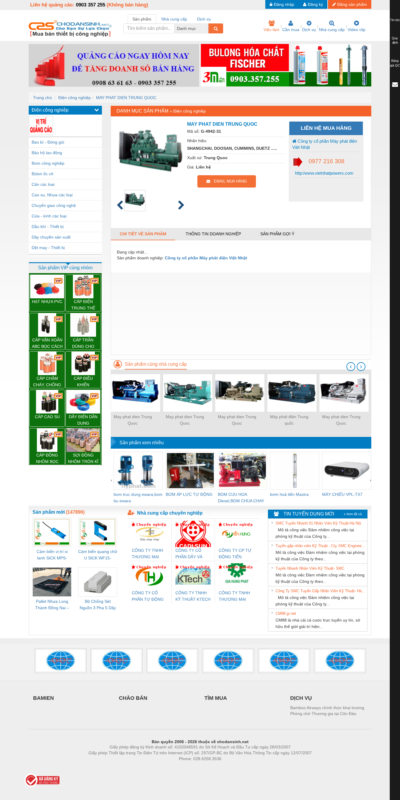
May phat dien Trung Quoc (133, 419)
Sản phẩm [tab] (141, 19)
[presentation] (350, 366)
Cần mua (290, 29)
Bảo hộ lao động (47, 152)
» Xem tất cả (353, 514)
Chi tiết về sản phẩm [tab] (143, 234)
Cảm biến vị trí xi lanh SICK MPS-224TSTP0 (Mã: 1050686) (52, 555)
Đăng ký (315, 4)
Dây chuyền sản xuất (51, 237)
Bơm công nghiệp (48, 163)
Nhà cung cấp (332, 29)
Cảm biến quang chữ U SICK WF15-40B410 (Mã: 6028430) (97, 555)
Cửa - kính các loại (49, 216)
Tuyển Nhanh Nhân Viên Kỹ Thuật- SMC (310, 568)
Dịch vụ (309, 29)
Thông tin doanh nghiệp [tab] (213, 234)
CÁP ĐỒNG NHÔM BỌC (47, 458)
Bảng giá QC (395, 63)
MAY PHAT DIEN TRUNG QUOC (126, 97)
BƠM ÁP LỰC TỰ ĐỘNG (189, 494)
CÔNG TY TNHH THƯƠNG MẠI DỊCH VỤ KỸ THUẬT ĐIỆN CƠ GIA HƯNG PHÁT (235, 596)
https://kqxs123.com (228, 767)
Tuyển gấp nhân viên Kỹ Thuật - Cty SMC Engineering (321, 546)
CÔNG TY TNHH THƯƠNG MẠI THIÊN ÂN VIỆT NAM (147, 554)
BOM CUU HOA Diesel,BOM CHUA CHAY (241, 497)
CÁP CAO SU (47, 416)
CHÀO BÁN (133, 698)
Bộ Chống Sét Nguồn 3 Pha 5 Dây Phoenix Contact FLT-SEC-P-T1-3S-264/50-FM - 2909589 (98, 605)
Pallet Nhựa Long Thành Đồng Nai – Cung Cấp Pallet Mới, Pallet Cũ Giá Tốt (52, 605)
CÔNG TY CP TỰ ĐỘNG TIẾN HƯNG (235, 554)
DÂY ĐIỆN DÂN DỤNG (83, 419)
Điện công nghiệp (74, 97)
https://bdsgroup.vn (192, 767)
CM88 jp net (286, 613)
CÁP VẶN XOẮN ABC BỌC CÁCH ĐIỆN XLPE (47, 344)
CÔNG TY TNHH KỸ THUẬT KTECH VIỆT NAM (193, 596)
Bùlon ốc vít (42, 173)
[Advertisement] (241, 314)
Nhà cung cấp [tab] (174, 19)
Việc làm (271, 29)
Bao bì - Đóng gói (48, 142)
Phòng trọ (162, 767)
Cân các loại (43, 184)
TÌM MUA (215, 698)
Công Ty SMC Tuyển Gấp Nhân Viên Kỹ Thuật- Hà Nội (321, 591)
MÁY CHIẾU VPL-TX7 (342, 494)
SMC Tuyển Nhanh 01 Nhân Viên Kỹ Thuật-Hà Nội (318, 523)
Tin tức (395, 20)
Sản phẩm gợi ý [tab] (277, 234)
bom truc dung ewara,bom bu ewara (138, 497)
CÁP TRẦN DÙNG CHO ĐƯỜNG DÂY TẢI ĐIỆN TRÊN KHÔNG (83, 344)
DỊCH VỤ (301, 698)
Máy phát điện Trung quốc (289, 419)
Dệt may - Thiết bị (48, 247)
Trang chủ (42, 97)
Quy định (395, 40)
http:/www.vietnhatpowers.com (323, 173)
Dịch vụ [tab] (204, 19)
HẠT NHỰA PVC (47, 301)
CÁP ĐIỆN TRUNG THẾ (83, 304)
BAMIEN (43, 698)
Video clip (356, 29)
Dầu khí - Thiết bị (48, 226)
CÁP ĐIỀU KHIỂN (83, 381)
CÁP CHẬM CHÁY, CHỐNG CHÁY (47, 382)
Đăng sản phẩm (352, 4)
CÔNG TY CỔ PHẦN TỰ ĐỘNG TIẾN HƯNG (148, 596)
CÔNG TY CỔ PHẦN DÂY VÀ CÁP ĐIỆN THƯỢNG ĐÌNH (190, 554)
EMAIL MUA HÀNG (228, 181)
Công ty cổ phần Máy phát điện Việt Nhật (324, 144)
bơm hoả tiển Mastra (289, 494)
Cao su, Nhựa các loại (52, 195)
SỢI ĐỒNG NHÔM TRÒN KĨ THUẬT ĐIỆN (83, 459)
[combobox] (207, 28)
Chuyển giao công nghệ (54, 205)
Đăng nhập (284, 4)
